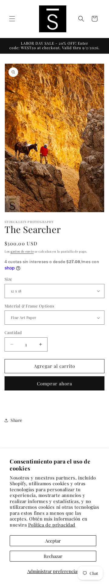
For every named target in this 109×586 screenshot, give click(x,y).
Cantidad (13, 332)
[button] (12, 18)
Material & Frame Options (29, 305)
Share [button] (16, 420)
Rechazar (53, 556)
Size (8, 279)
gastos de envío (22, 251)
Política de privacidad (51, 525)
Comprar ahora (54, 384)
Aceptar (53, 541)
